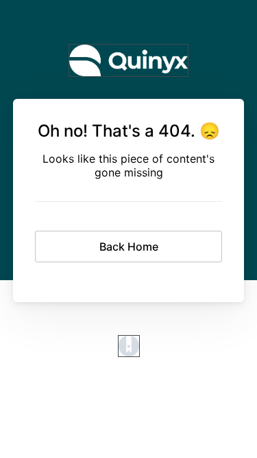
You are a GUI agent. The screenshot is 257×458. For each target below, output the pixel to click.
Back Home (128, 246)
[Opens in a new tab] (129, 353)
